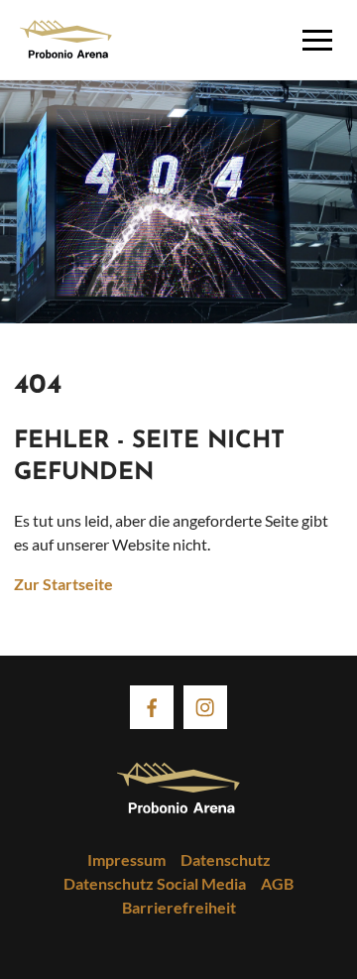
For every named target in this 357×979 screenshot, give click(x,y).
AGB (277, 883)
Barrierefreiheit (179, 907)
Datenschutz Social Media (154, 883)
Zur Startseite (63, 583)
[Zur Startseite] (66, 37)
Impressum (126, 859)
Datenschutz (225, 859)
